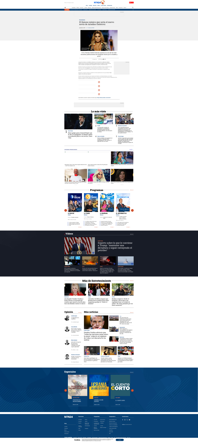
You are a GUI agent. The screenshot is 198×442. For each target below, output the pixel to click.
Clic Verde (95, 419)
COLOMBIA (90, 5)
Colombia (65, 426)
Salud (117, 7)
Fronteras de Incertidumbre (77, 400)
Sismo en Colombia (100, 136)
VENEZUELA (95, 5)
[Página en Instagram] (125, 420)
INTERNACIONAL (109, 5)
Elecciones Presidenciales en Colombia (76, 9)
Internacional (66, 433)
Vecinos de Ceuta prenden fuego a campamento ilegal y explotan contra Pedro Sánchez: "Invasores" (90, 269)
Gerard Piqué (70, 130)
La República (89, 437)
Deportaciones (122, 327)
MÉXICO (98, 5)
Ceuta (83, 266)
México (65, 430)
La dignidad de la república (75, 318)
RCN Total (128, 437)
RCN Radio (84, 437)
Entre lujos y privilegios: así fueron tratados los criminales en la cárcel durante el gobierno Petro (92, 359)
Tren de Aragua (121, 136)
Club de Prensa (102, 419)
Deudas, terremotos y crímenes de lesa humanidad (76, 358)
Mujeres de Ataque (103, 427)
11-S (120, 316)
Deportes (89, 7)
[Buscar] (133, 7)
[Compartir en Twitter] (100, 59)
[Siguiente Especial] (132, 390)
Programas (121, 7)
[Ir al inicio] (70, 418)
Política (77, 7)
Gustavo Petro (85, 9)
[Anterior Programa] (65, 210)
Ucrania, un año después (98, 400)
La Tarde (87, 213)
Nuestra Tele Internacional (96, 7)
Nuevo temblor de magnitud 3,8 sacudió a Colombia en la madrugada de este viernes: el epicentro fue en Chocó (104, 140)
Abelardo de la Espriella (92, 9)
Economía (81, 7)
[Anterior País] (133, 9)
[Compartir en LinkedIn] (102, 59)
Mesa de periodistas (95, 428)
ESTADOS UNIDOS (103, 5)
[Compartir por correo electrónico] (103, 59)
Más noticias (91, 311)
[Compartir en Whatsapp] (105, 59)
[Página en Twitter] (127, 420)
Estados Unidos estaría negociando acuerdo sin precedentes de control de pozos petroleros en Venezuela (108, 359)
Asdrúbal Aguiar (74, 315)
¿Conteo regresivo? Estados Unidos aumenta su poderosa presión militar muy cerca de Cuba (74, 224)
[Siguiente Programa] (132, 210)
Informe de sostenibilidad (113, 424)
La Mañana (104, 213)
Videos (69, 233)
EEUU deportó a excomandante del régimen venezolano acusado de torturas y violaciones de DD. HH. (126, 331)
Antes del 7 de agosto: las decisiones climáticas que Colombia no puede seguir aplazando (76, 344)
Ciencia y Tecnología (105, 7)
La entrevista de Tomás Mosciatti (96, 424)
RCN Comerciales (95, 437)
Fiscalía (98, 125)
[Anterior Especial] (65, 390)
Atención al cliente (112, 421)
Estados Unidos (67, 266)
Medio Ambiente (74, 340)
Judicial (85, 7)
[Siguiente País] (133, 10)
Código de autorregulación (113, 426)
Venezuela (66, 428)
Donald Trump (105, 9)
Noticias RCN (80, 437)
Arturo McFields (74, 326)
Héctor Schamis (76, 362)
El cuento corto (120, 400)
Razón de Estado (96, 430)
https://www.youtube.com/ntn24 (103, 97)
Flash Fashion (102, 421)
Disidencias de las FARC (111, 9)
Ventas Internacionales (112, 428)
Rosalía (89, 296)
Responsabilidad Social (112, 419)
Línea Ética (111, 430)
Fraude (101, 266)
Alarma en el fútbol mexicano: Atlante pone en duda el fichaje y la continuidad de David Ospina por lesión (125, 359)
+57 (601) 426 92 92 (128, 424)
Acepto (119, 439)
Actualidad (73, 7)
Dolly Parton (66, 296)
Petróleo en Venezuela (105, 356)
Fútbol (119, 356)
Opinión (125, 7)
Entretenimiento (112, 7)
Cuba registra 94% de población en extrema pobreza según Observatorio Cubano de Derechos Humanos (123, 224)
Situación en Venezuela (75, 354)
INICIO (87, 5)
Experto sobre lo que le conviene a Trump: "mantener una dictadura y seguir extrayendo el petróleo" (115, 247)
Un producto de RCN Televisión (121, 437)
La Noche (71, 213)
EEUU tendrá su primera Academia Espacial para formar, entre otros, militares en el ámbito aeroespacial (72, 270)
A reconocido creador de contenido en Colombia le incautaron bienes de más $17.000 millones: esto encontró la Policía (104, 129)
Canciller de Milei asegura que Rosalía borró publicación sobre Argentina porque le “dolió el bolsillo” (98, 301)
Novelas (109, 437)
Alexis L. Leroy (75, 349)
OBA (110, 433)
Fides (112, 437)
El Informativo (121, 213)
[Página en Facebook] (122, 420)
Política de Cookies (97, 440)
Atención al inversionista (113, 423)
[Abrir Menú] (65, 7)
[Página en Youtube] (129, 420)
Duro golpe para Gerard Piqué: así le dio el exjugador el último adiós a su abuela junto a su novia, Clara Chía (80, 135)
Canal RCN (75, 437)
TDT (114, 437)
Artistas (113, 296)
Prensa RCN (111, 431)
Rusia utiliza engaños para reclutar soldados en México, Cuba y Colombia (76, 330)
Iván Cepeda (99, 9)
